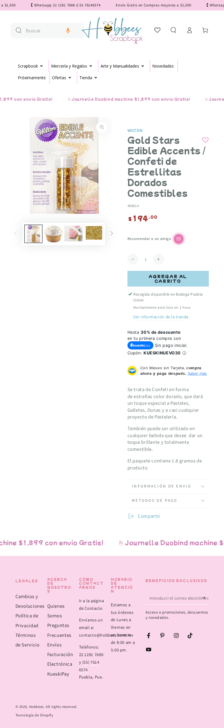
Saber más (197, 373)
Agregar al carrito (168, 278)
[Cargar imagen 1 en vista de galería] (33, 234)
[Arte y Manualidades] (142, 65)
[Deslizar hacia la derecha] (111, 234)
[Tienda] (95, 77)
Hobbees (36, 706)
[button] (68, 30)
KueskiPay (58, 674)
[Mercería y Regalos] (90, 65)
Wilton (135, 130)
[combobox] (52, 30)
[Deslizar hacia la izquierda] (15, 234)
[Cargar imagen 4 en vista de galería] (94, 234)
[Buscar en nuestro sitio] (18, 30)
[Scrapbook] (41, 65)
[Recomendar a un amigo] (179, 239)
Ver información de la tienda (160, 316)
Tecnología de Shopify (34, 715)
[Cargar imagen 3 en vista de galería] (73, 234)
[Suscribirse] (205, 598)
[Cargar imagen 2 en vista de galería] (53, 234)
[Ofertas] (70, 77)
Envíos (54, 645)
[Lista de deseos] (158, 30)
